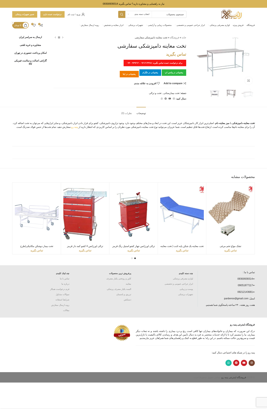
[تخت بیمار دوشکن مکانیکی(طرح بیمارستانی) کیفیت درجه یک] (37, 214)
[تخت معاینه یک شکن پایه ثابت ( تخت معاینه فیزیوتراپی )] (182, 214)
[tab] (141, 111)
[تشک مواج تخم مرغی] (230, 214)
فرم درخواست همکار (59, 289)
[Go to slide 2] (132, 258)
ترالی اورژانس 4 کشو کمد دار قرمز (85, 246)
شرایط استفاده (62, 299)
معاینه (128, 284)
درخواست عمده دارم (52, 14)
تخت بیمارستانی (171, 93)
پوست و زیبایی (186, 289)
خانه (184, 37)
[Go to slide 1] (135, 258)
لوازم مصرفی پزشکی (183, 278)
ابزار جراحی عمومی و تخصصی (179, 284)
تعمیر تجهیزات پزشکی (24, 14)
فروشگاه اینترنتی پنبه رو (233, 377)
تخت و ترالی (155, 93)
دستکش (127, 299)
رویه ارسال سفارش (60, 305)
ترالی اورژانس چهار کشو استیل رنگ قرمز (133, 246)
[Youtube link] (170, 99)
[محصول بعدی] (55, 37)
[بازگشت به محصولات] (59, 37)
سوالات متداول (62, 294)
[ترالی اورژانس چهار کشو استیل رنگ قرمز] (133, 214)
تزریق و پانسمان (123, 294)
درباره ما (65, 284)
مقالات (66, 310)
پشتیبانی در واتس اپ (174, 72)
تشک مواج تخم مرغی (230, 246)
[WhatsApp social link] (162, 99)
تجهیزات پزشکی (185, 294)
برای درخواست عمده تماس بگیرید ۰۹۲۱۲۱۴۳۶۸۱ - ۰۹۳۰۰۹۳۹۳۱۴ (155, 63)
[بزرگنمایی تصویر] (248, 80)
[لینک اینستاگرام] (174, 99)
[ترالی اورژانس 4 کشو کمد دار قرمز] (85, 214)
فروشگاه (174, 37)
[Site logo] (231, 14)
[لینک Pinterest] (166, 99)
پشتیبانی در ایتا (129, 74)
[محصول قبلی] (63, 37)
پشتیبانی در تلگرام (150, 72)
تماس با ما (64, 278)
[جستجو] (121, 14)
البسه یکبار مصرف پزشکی (119, 289)
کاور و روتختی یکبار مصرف (118, 278)
